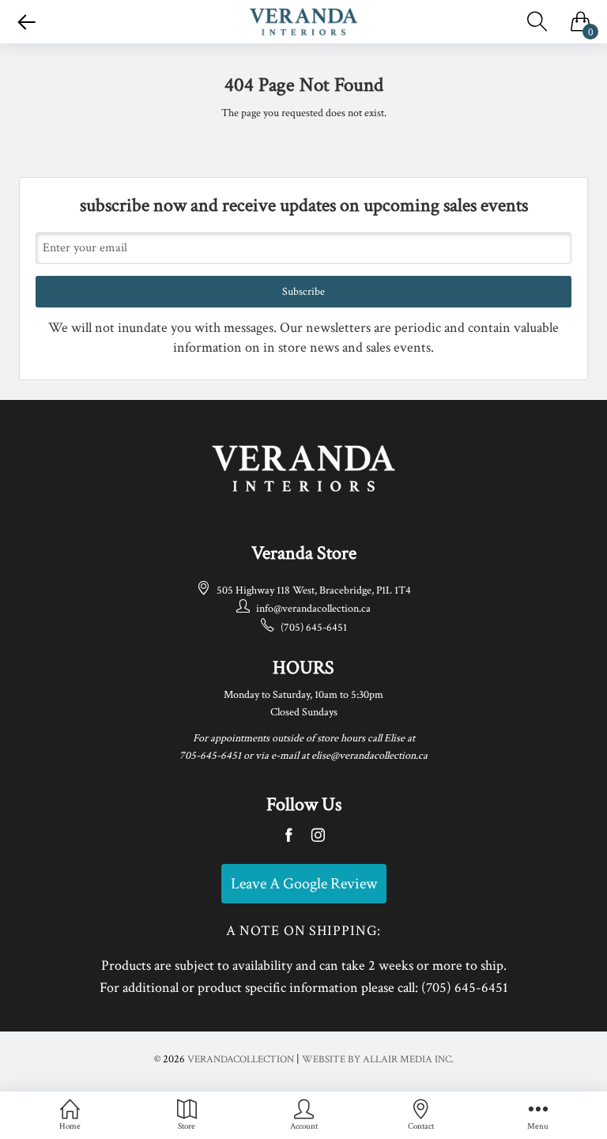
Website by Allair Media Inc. (378, 1059)
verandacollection (240, 1059)
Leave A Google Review (304, 883)
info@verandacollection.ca (313, 609)
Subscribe (303, 292)
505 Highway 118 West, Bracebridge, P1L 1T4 (314, 590)
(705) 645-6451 (314, 627)
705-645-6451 (210, 756)
